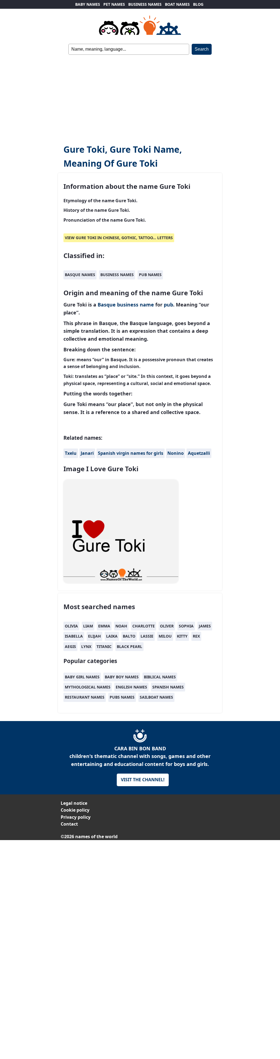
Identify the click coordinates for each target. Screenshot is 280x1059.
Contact (69, 824)
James (205, 626)
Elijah (94, 636)
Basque (107, 304)
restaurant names (84, 697)
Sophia (186, 626)
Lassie (147, 636)
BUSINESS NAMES (145, 4)
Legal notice (74, 803)
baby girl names (82, 676)
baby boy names (122, 676)
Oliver (167, 626)
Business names (117, 274)
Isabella (74, 636)
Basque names (80, 274)
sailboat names (156, 697)
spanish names (168, 687)
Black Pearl (129, 646)
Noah (121, 626)
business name (135, 304)
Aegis (70, 646)
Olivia (71, 626)
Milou (165, 636)
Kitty (182, 636)
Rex (196, 636)
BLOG (198, 4)
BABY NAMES (87, 4)
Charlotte (143, 626)
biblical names (160, 676)
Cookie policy (75, 810)
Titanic (104, 646)
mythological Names (87, 687)
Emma (104, 626)
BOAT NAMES (177, 4)
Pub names (150, 274)
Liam (88, 626)
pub (168, 304)
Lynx (86, 646)
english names (131, 687)
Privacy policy (76, 817)
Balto (129, 636)
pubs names (122, 697)
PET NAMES (114, 4)
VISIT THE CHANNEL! (143, 780)
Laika (112, 636)
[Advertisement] (140, 95)
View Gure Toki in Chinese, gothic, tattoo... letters (119, 237)
